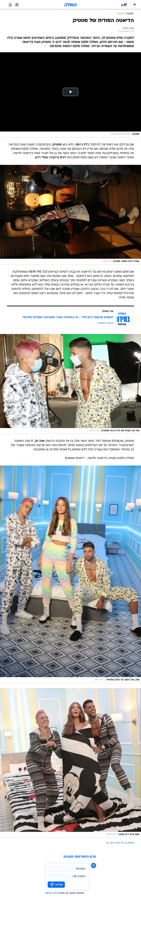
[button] (124, 4)
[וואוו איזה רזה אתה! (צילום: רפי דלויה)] (70, 763)
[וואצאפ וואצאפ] (17, 4)
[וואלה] (70, 4)
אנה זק (109, 843)
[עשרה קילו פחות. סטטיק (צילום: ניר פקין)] (70, 215)
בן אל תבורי (120, 843)
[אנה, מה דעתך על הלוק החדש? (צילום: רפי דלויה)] (70, 574)
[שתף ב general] (10, 5)
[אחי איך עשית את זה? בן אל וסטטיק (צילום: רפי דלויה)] (70, 384)
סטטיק (130, 843)
